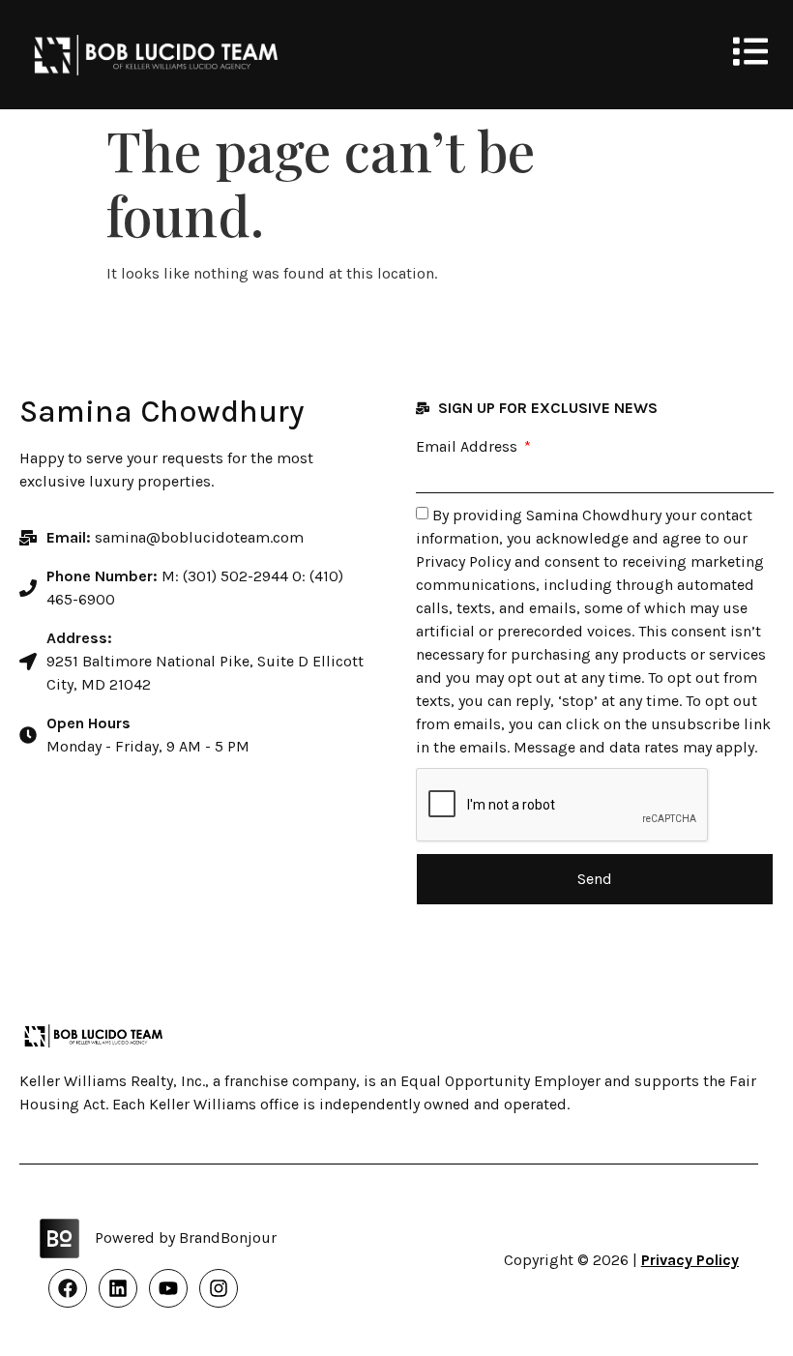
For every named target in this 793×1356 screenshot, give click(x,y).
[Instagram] (218, 1288)
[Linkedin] (118, 1288)
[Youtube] (168, 1288)
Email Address (468, 447)
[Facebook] (67, 1288)
